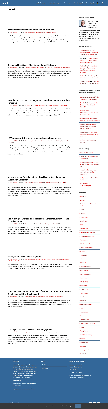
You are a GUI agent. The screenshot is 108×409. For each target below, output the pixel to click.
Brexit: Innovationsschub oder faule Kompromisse (31, 29)
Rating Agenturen (85, 331)
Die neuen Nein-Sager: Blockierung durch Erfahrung (32, 65)
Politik (50, 105)
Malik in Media (84, 270)
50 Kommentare (62, 223)
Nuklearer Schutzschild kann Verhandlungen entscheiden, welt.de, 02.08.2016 (88, 126)
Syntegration (45, 32)
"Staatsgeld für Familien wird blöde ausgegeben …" (31, 329)
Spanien (82, 338)
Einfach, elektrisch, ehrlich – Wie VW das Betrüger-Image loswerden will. (89, 52)
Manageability (38, 32)
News (81, 308)
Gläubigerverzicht (85, 244)
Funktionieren (39, 182)
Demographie (84, 217)
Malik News (83, 278)
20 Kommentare (61, 332)
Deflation (32, 32)
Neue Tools (47, 67)
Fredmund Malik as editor (87, 236)
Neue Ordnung (28, 140)
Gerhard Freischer (85, 81)
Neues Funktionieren (44, 105)
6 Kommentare (66, 67)
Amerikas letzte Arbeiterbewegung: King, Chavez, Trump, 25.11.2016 (89, 113)
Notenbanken (84, 312)
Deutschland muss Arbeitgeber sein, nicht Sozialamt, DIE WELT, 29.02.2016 (89, 134)
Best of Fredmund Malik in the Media (88, 205)
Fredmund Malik (13, 32)
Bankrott (27, 296)
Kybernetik (83, 263)
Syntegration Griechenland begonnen (25, 256)
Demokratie (27, 105)
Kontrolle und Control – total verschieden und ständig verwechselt (88, 172)
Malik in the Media (85, 274)
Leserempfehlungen (85, 266)
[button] (102, 3)
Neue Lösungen (40, 67)
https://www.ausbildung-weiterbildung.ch (24, 389)
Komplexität (83, 255)
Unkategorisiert (84, 350)
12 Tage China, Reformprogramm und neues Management (35, 138)
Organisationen (52, 140)
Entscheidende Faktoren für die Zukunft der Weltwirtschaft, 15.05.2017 (89, 105)
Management (33, 67)
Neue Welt (53, 67)
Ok (77, 406)
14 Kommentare (59, 296)
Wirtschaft (54, 223)
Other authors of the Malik (87, 323)
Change (82, 209)
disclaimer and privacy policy (66, 406)
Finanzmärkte (84, 228)
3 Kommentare (52, 32)
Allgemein (27, 32)
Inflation (82, 251)
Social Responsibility (86, 335)
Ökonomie (83, 316)
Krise (81, 259)
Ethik (81, 225)
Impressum (45, 368)
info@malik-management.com (82, 375)
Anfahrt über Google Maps (76, 377)
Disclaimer (45, 365)
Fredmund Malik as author (87, 232)
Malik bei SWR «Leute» (86, 152)
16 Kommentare (22, 260)
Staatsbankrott (84, 342)
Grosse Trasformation (86, 247)
